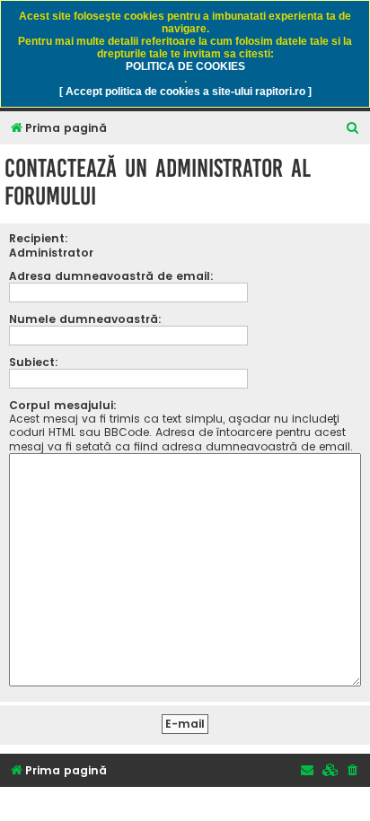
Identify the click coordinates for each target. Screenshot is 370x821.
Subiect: (33, 362)
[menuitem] (353, 129)
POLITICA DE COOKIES (185, 66)
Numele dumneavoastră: (85, 319)
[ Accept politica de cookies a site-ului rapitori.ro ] (185, 91)
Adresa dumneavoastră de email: (111, 276)
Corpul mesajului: (63, 405)
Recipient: (38, 238)
